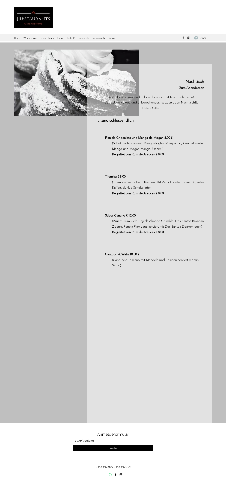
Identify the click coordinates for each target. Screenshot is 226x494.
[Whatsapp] (110, 474)
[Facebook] (183, 38)
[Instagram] (188, 38)
